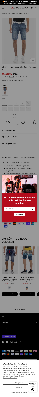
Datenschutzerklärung (10, 378)
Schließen (19, 214)
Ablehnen (19, 388)
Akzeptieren (19, 383)
